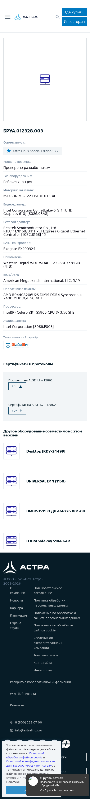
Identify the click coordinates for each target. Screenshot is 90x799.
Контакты (17, 705)
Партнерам (18, 615)
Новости (16, 600)
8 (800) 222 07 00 (28, 722)
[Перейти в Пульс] (66, 744)
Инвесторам (74, 21)
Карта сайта (43, 662)
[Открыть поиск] (57, 17)
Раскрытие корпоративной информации (40, 682)
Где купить (74, 12)
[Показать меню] (7, 17)
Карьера (16, 608)
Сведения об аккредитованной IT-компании (49, 643)
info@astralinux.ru (28, 730)
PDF (14, 386)
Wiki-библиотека (23, 693)
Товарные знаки (46, 655)
